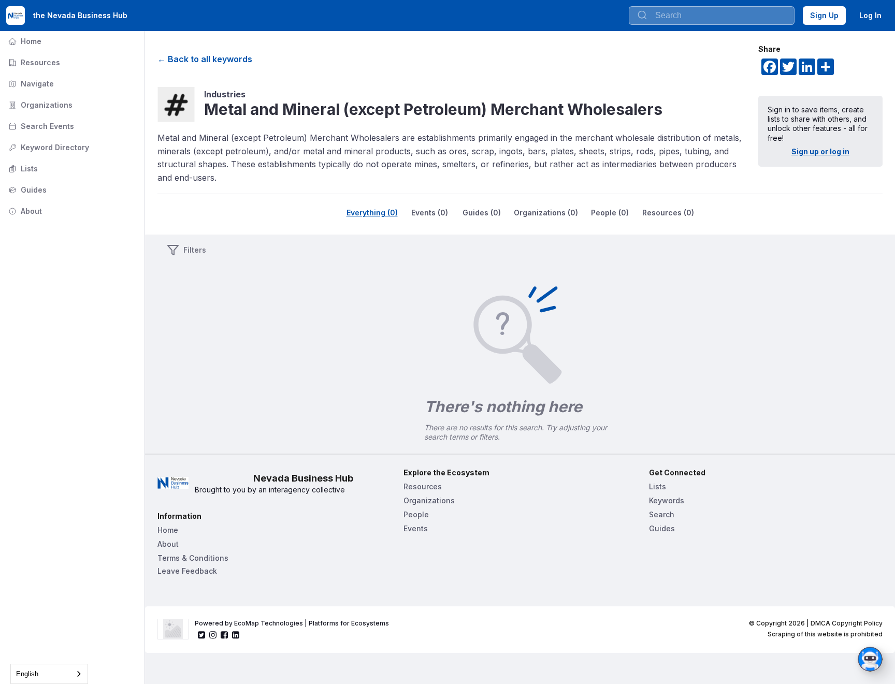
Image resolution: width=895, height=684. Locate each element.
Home (23, 41)
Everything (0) (372, 212)
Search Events (40, 126)
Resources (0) (668, 212)
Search (661, 514)
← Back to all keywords (204, 59)
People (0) (610, 212)
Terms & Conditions (192, 558)
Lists (22, 168)
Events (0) (429, 212)
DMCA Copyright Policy (847, 623)
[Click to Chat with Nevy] (870, 659)
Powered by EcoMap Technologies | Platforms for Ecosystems (292, 623)
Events (415, 528)
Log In (870, 15)
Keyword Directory (47, 147)
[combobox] (49, 674)
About (24, 211)
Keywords (666, 500)
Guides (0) (482, 212)
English (27, 674)
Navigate (30, 83)
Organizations (39, 104)
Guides (26, 189)
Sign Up (824, 15)
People (416, 514)
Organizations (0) (546, 212)
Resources (33, 62)
